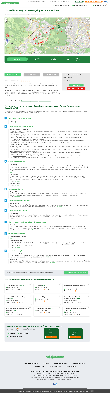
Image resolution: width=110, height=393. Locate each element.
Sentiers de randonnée (12, 14)
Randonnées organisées (81, 5)
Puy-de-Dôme (34, 14)
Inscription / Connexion (61, 363)
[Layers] (87, 19)
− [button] (6, 21)
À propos (79, 1)
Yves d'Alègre (61, 242)
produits (31, 142)
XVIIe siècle (50, 242)
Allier (63, 205)
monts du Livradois (74, 205)
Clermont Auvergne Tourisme (76, 60)
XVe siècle (30, 242)
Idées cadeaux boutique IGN (76, 88)
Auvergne (49, 205)
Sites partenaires (55, 366)
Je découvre (76, 85)
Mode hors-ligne (51, 74)
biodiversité (33, 139)
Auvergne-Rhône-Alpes (24, 14)
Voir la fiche (17, 59)
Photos (12, 170)
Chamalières (42, 14)
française (31, 205)
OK (92, 391)
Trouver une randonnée (62, 5)
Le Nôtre (67, 244)
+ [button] (6, 19)
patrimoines (30, 131)
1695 (73, 244)
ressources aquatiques (19, 140)
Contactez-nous (71, 366)
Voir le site (13, 122)
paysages (16, 134)
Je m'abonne (51, 337)
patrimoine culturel (17, 137)
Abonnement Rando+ (79, 363)
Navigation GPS (31, 74)
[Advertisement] (47, 67)
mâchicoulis (29, 245)
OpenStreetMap (81, 53)
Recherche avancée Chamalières (77, 273)
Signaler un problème (45, 101)
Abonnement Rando (100, 5)
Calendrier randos (39, 366)
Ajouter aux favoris (12, 74)
